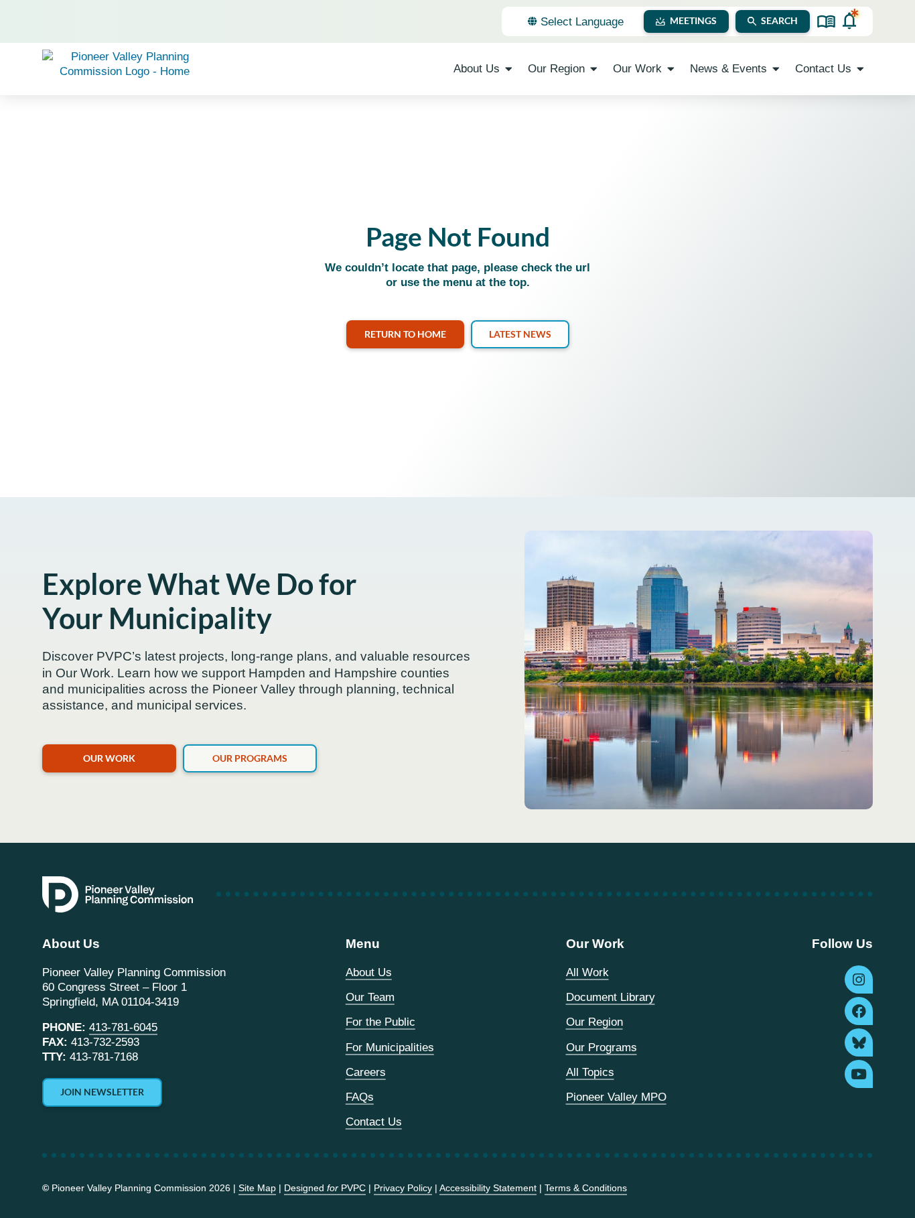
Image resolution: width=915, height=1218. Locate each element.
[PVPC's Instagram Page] (859, 979)
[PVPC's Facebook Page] (859, 1011)
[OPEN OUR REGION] (594, 69)
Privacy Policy (403, 1187)
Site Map (257, 1187)
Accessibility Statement (488, 1187)
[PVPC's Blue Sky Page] (859, 1042)
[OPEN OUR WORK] (671, 69)
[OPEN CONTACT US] (860, 69)
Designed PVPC (325, 1187)
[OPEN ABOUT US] (508, 69)
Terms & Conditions (586, 1187)
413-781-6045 (123, 1027)
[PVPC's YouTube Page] (859, 1074)
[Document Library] (826, 21)
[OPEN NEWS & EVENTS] (776, 69)
